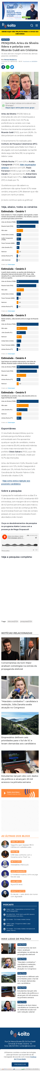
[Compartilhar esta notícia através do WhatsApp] (8, 67)
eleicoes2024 (13, 621)
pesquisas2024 (26, 621)
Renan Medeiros (10, 59)
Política (5, 39)
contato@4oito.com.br (28, 1046)
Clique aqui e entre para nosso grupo (19, 108)
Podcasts (8, 905)
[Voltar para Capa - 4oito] (12, 25)
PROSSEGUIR (20, 1064)
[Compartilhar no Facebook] (3, 67)
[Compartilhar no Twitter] (12, 67)
